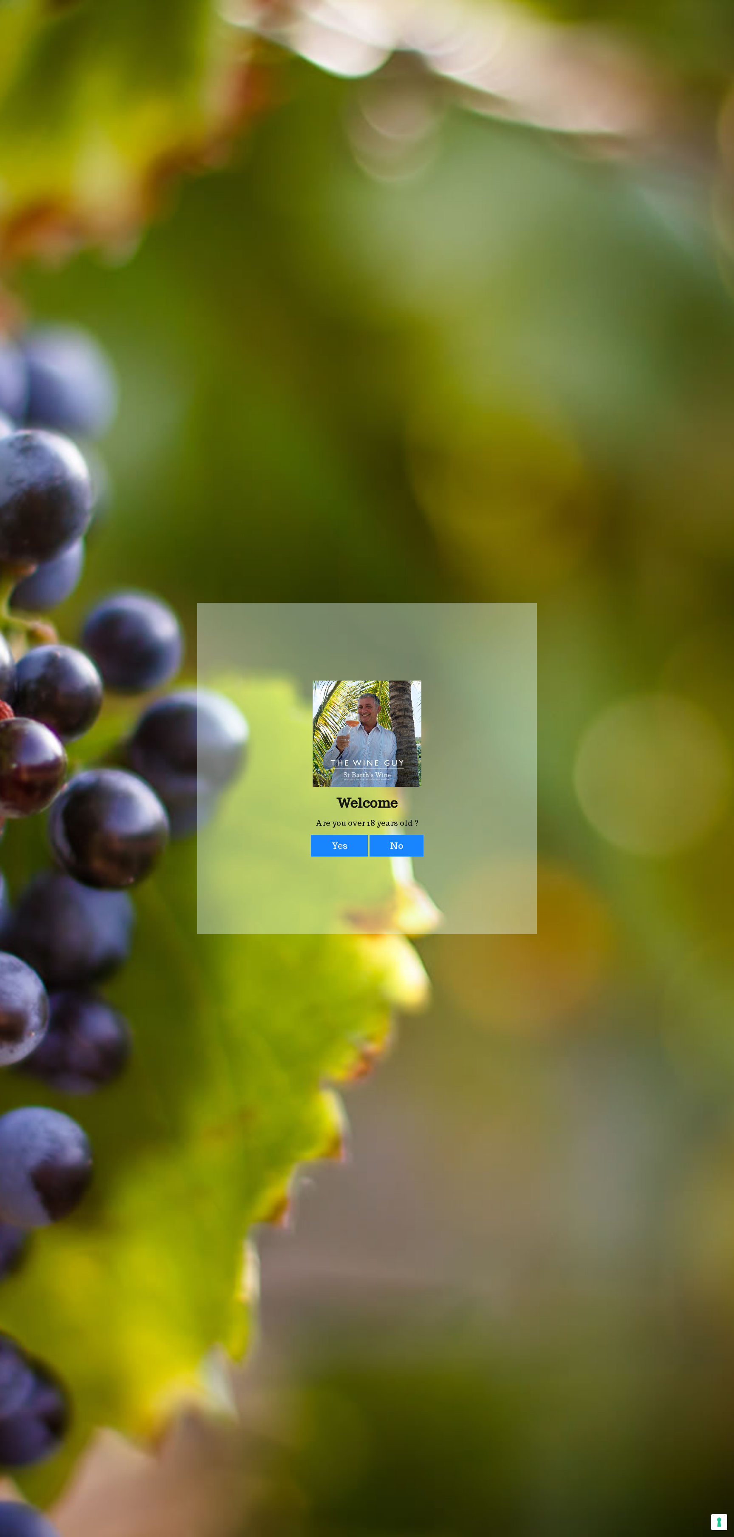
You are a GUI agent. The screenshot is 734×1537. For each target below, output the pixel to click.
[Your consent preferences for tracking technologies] (719, 1522)
